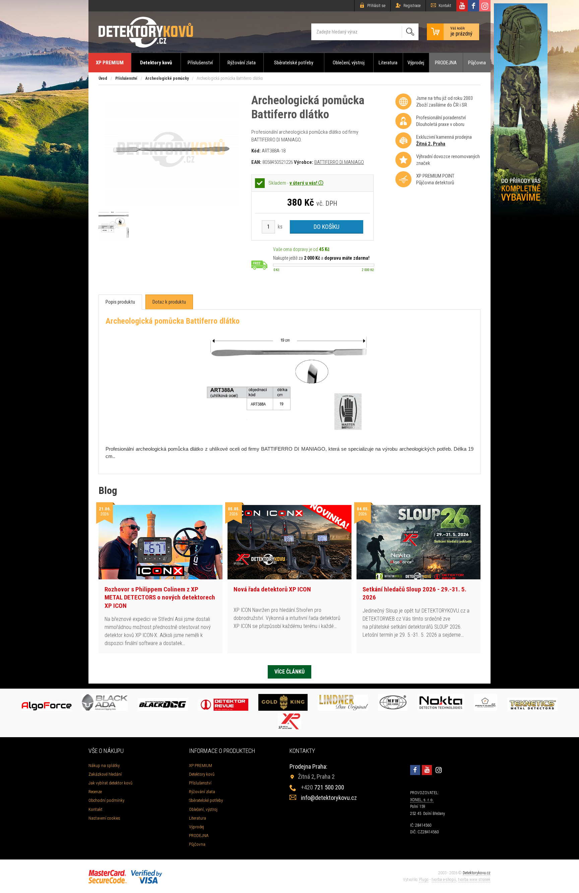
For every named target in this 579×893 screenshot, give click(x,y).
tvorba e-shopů (444, 879)
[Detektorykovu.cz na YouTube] (462, 5)
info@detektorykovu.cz (329, 797)
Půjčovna (477, 63)
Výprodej (415, 63)
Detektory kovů (156, 63)
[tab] (120, 302)
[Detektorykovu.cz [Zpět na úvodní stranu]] (146, 32)
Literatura (388, 63)
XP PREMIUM (110, 63)
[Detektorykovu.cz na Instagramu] (485, 5)
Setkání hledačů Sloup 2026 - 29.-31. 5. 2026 (414, 593)
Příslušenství (200, 63)
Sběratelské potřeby (293, 63)
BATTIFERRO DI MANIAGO (339, 162)
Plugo (424, 879)
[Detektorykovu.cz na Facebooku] (473, 5)
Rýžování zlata (242, 63)
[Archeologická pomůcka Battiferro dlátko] (171, 203)
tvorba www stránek (474, 879)
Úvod (103, 78)
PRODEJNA (446, 63)
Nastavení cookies (104, 818)
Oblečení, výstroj (349, 63)
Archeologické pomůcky (167, 78)
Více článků (289, 671)
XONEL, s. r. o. (422, 800)
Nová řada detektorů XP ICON (272, 589)
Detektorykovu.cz (477, 873)
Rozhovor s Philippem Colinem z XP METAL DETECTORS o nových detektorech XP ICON (160, 597)
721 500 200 (322, 787)
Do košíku (326, 226)
